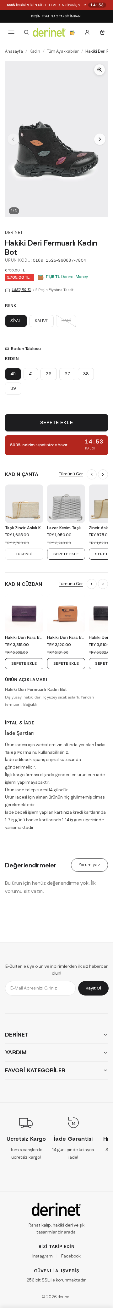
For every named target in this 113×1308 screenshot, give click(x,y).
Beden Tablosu (26, 349)
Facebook (71, 1256)
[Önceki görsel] (13, 139)
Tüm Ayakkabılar (63, 51)
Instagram (42, 1256)
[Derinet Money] (72, 32)
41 (31, 374)
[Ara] (26, 32)
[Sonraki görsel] (99, 139)
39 (13, 388)
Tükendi (24, 554)
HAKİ (66, 321)
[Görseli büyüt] (56, 139)
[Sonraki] (103, 474)
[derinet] (56, 1209)
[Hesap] (87, 32)
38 (86, 374)
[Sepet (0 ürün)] (102, 32)
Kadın (35, 51)
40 (13, 374)
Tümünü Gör (71, 474)
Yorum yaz (89, 865)
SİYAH (16, 321)
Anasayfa (14, 51)
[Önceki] (92, 474)
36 (48, 374)
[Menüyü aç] (11, 32)
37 (67, 374)
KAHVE (41, 321)
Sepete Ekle (56, 422)
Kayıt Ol (93, 988)
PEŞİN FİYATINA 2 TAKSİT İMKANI (56, 16)
